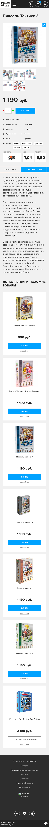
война (16, 144)
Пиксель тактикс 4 (24, 588)
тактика (26, 147)
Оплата (24, 774)
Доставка (25, 779)
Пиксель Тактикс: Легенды (24, 326)
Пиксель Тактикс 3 (24, 457)
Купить (25, 110)
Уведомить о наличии (25, 739)
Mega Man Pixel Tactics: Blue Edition (24, 719)
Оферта (24, 766)
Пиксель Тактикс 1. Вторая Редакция (24, 391)
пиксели (17, 147)
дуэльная (38, 144)
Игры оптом (24, 787)
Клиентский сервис (24, 783)
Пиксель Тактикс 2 (24, 653)
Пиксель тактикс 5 (24, 522)
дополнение (26, 144)
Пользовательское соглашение (24, 770)
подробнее (24, 351)
